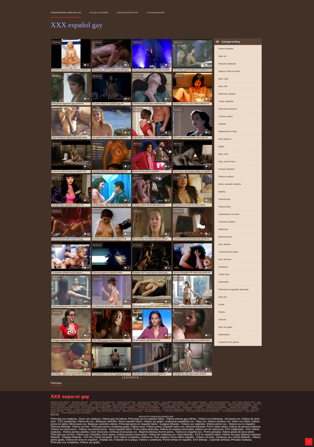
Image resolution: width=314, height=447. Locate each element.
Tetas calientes (225, 101)
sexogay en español (132, 411)
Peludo (221, 312)
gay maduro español (219, 402)
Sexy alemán (224, 244)
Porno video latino (217, 426)
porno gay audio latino (113, 409)
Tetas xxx (200, 421)
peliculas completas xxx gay (174, 406)
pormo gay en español (149, 408)
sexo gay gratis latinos (108, 411)
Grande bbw (224, 199)
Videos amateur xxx (219, 421)
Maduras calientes (106, 421)
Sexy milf (222, 86)
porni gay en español (216, 408)
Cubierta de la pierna (228, 342)
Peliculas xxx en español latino (146, 418)
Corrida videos (225, 116)
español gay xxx (80, 402)
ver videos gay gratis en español (203, 411)
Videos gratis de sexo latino (238, 431)
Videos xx (146, 437)
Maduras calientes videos (102, 424)
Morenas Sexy (225, 237)
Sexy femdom (224, 259)
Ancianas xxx (232, 418)
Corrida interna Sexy (228, 252)
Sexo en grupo (225, 327)
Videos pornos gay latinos (181, 418)
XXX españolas (67, 421)
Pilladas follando (72, 437)
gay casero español (197, 402)
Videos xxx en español (241, 424)
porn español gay (171, 408)
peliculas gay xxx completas (65, 408)
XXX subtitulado (234, 429)
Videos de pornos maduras (244, 426)
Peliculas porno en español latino (138, 424)
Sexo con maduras (90, 418)
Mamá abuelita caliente (229, 184)
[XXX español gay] (308, 441)
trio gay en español (174, 411)
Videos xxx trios (205, 437)
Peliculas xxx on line (63, 434)
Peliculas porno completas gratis (110, 426)
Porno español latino (130, 421)
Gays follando (185, 434)
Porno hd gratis (103, 437)
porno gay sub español (237, 409)
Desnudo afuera (226, 176)
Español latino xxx (173, 426)
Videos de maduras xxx (161, 434)
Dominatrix (223, 282)
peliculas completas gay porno (111, 406)
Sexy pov (222, 297)
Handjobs (223, 267)
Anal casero (109, 434)
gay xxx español (162, 404)
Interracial (223, 229)
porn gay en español (193, 408)
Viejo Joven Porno (226, 161)
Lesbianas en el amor (228, 214)
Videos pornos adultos (76, 431)
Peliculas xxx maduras (64, 418)
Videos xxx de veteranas (209, 429)
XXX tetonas (200, 439)
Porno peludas (212, 431)
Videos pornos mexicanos (132, 434)
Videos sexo (138, 426)
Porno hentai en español (177, 439)
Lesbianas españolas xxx (179, 421)
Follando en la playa (126, 439)
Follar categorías (99, 13)
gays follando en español (213, 404)
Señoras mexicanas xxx (123, 431)
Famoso (222, 319)
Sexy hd (222, 56)
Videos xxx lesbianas (211, 418)
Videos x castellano (150, 439)
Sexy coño (223, 154)
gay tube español (121, 404)
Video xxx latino (241, 421)
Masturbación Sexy (227, 131)
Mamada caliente (226, 94)
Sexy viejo (223, 79)
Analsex (222, 124)
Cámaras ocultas (226, 221)
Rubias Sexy (224, 206)
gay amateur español (148, 402)
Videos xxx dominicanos (93, 429)
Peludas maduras (241, 439)
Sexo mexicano (99, 431)
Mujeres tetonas (148, 431)
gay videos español (141, 404)
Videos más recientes (127, 13)
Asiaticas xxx (223, 437)
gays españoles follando (185, 404)
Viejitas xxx (106, 439)
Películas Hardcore (227, 109)
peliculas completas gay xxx (143, 406)
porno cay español (239, 408)
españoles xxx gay (126, 402)
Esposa (222, 191)
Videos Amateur (226, 48)
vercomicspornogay (232, 411)
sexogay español (153, 411)
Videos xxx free (81, 426)
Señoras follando (60, 426)
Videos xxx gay (231, 434)
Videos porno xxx (216, 424)
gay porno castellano (244, 402)
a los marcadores (155, 13)
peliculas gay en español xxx (242, 406)
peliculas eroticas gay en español (209, 406)
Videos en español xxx (188, 431)
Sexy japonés (224, 139)
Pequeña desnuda (227, 63)
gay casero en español (173, 402)
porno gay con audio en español (144, 409)
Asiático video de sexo (229, 71)
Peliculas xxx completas (65, 442)
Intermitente (223, 334)
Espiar (221, 146)
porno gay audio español (86, 409)
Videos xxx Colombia (88, 434)
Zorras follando (242, 437)
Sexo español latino (120, 429)
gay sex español (79, 404)
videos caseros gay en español (76, 413)
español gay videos (60, 402)
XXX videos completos (126, 437)
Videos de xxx (85, 421)
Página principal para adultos (66, 13)
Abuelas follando (195, 426)
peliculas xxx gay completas (96, 408)
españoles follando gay (103, 402)
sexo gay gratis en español (80, 411)
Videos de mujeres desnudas (177, 429)
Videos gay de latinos (114, 418)
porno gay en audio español (209, 409)
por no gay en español (124, 408)
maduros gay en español (80, 406)
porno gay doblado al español (177, 409)
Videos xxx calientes (193, 424)
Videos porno (154, 426)
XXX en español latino (208, 434)
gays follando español (239, 404)
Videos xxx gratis (153, 421)
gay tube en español (100, 404)
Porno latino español (182, 437)
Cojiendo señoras (219, 439)
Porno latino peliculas (145, 429)
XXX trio (88, 437)
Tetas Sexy (223, 274)
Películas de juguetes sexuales (233, 289)
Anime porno (166, 431)
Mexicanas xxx (78, 424)
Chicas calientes (226, 169)
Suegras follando (169, 424)
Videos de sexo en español (82, 439)
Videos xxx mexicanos (64, 429)
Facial (221, 304)
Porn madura (161, 437)
